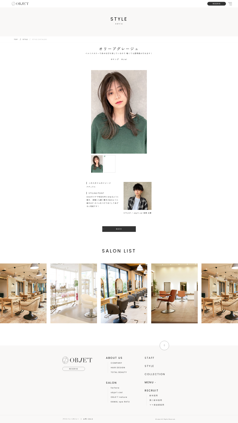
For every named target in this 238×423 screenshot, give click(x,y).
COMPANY (116, 363)
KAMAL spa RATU (120, 401)
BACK (119, 229)
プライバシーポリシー (70, 419)
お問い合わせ (88, 419)
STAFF (150, 358)
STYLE (25, 39)
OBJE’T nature (119, 397)
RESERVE (217, 4)
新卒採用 (153, 395)
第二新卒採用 (155, 400)
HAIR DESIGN (118, 367)
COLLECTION (155, 374)
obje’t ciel (117, 392)
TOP (16, 39)
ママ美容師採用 (156, 405)
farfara (115, 388)
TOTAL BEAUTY (119, 372)
